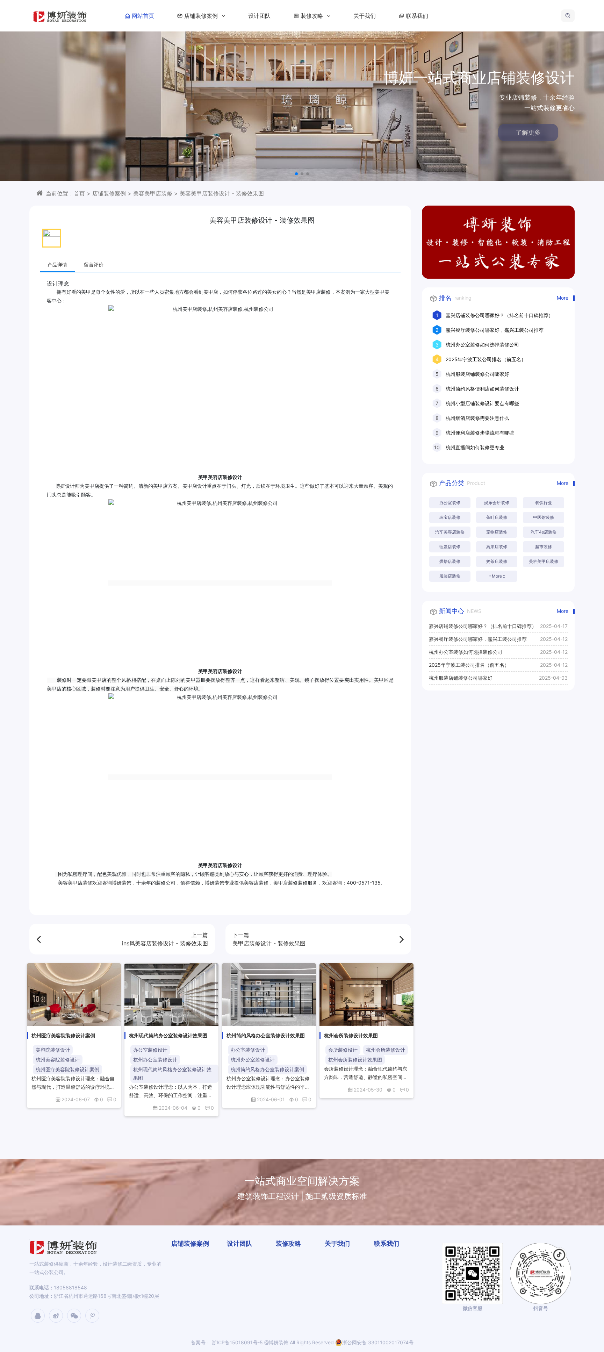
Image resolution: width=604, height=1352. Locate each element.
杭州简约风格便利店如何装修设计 (482, 389)
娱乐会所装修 (496, 502)
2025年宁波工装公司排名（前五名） (486, 359)
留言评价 (93, 264)
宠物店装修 (496, 532)
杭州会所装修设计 (385, 1050)
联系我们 (417, 15)
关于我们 (364, 15)
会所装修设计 (343, 1050)
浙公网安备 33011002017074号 (378, 1342)
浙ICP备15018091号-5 (236, 1342)
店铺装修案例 (202, 15)
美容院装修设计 (53, 1050)
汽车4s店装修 (543, 532)
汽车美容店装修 (450, 532)
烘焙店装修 (449, 561)
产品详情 (57, 264)
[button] (296, 173)
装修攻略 (313, 15)
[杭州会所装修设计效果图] (366, 994)
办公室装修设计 (150, 1050)
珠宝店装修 (449, 517)
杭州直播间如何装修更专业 (475, 447)
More (562, 298)
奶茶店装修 (496, 561)
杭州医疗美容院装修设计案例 (67, 1069)
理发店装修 (449, 546)
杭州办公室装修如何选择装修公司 (482, 345)
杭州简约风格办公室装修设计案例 (267, 1069)
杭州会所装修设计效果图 (355, 1060)
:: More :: (497, 576)
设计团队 (259, 15)
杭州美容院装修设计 (58, 1060)
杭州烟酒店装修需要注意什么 (477, 418)
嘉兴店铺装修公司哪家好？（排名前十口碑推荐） (499, 315)
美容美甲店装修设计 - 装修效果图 (222, 193)
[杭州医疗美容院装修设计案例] (74, 994)
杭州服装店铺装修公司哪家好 (477, 374)
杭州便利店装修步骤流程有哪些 (480, 433)
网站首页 (143, 15)
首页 (79, 193)
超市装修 (543, 546)
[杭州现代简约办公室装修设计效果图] (171, 994)
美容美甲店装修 (152, 193)
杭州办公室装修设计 (155, 1060)
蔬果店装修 (496, 546)
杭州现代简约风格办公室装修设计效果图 (172, 1073)
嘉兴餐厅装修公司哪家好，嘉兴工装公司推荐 (495, 330)
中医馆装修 (543, 517)
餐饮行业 (543, 502)
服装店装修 (449, 576)
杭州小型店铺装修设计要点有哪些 (482, 403)
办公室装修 (449, 502)
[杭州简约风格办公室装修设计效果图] (269, 994)
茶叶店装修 (496, 517)
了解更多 (544, 132)
